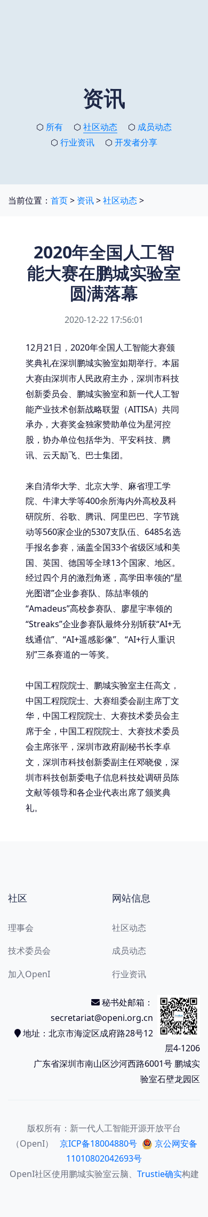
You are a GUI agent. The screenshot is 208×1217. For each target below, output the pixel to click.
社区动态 (100, 127)
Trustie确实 (159, 1174)
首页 (59, 200)
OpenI (22, 1174)
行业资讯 (77, 142)
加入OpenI (29, 974)
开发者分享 (136, 142)
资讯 (85, 200)
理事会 (21, 928)
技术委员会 (29, 950)
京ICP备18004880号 (98, 1143)
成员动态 (155, 127)
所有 (54, 127)
